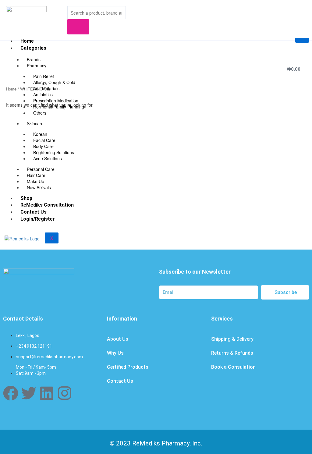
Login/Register (37, 219)
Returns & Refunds (232, 353)
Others (39, 113)
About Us (117, 339)
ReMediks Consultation (47, 205)
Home (27, 41)
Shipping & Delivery (232, 339)
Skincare (35, 123)
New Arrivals (39, 187)
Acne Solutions (47, 158)
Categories (33, 48)
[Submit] (78, 26)
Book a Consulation (233, 367)
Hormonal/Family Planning (58, 107)
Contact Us (33, 212)
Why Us (115, 353)
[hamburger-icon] (302, 40)
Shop (26, 198)
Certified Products (127, 367)
